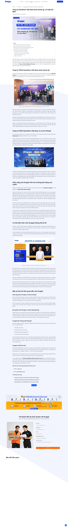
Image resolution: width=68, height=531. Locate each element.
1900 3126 (19, 368)
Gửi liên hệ (48, 447)
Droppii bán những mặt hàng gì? (19, 54)
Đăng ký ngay (60, 1)
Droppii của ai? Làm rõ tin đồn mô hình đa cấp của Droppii (26, 377)
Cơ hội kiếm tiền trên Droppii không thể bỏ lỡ (21, 48)
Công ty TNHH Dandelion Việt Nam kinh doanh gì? (21, 44)
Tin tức (31, 1)
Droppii (13, 6)
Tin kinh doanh (19, 6)
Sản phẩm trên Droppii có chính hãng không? (21, 53)
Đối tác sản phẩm (44, 1)
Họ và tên (38, 423)
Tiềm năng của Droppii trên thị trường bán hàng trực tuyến (23, 47)
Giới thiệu (21, 1)
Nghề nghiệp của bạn (40, 436)
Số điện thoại (38, 427)
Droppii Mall (27, 1)
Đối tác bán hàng (37, 1)
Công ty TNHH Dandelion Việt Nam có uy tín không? (22, 46)
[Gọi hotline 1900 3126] (65, 525)
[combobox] (42, 438)
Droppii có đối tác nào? (18, 55)
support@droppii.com (20, 371)
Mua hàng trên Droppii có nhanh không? (21, 51)
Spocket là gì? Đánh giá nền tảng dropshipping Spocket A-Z (26, 379)
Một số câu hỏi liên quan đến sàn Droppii (20, 50)
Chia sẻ (34, 385)
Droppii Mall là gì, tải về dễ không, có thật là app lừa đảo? (26, 381)
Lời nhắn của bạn (39, 440)
